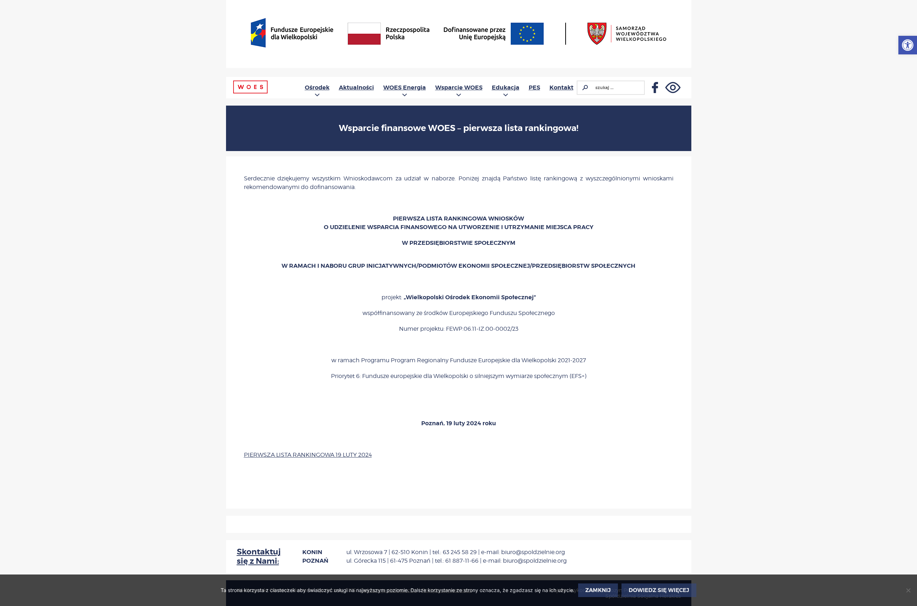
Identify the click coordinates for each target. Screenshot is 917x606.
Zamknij (598, 590)
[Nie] (908, 590)
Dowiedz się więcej (659, 590)
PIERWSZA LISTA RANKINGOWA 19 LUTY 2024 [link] (308, 454)
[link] (907, 45)
